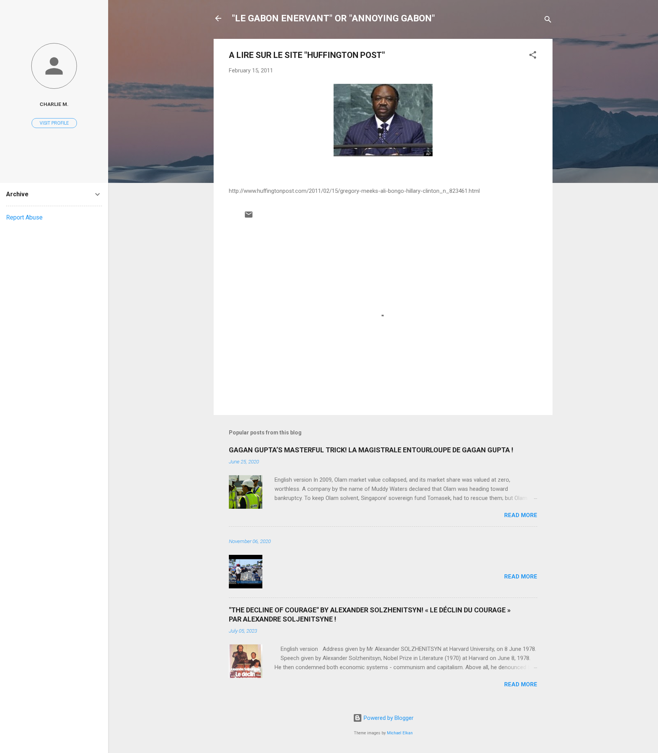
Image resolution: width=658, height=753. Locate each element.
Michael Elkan (400, 733)
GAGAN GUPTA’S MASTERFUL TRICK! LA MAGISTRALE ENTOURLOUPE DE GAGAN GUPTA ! (371, 450)
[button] (532, 56)
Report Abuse (24, 217)
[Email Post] (248, 217)
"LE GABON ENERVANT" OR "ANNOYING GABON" (333, 18)
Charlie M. (54, 104)
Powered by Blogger (388, 718)
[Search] (548, 20)
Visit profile (54, 123)
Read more (520, 515)
